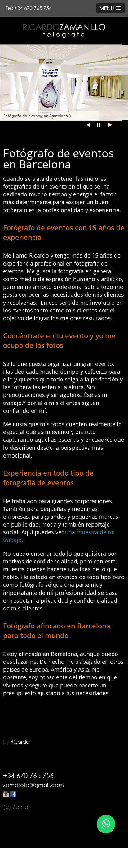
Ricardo (20, 742)
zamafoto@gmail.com (33, 785)
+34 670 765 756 (28, 775)
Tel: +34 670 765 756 (29, 8)
